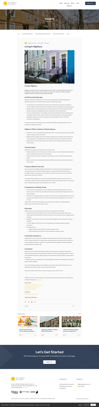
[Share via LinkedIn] (31, 302)
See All (79, 313)
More (68, 33)
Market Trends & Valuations (58, 33)
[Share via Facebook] (25, 302)
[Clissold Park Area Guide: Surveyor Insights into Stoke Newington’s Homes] (71, 321)
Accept (93, 405)
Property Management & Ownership (42, 33)
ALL (18, 33)
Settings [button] (80, 405)
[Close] (97, 405)
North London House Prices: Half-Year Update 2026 (27, 330)
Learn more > (25, 387)
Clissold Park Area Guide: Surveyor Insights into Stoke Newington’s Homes (71, 330)
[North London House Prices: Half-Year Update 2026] (27, 321)
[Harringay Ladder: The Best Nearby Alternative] (49, 321)
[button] (67, 3)
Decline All (86, 405)
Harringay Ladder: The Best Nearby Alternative (49, 330)
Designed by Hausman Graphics (82, 398)
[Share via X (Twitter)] (28, 302)
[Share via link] (35, 302)
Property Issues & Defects (27, 33)
